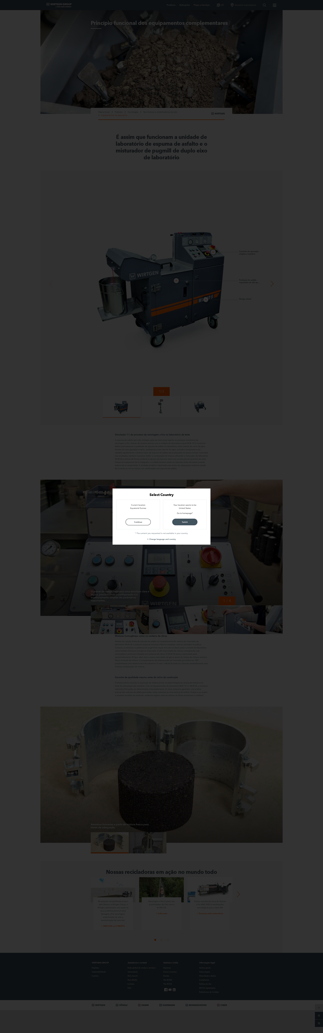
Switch (185, 522)
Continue (138, 522)
